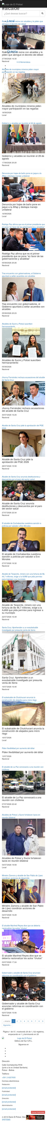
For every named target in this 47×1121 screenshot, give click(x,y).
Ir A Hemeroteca (23, 62)
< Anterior (6, 1021)
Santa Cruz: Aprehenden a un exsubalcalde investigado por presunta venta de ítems (20, 628)
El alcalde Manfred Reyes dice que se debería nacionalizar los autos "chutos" (21, 926)
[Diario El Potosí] (12, 4)
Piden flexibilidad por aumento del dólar (18, 748)
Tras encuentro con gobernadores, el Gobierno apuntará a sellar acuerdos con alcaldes (21, 274)
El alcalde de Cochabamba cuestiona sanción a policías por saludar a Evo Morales (21, 524)
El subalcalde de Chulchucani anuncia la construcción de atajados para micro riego (19, 698)
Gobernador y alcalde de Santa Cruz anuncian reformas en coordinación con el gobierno (21, 974)
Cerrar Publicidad (38, 1112)
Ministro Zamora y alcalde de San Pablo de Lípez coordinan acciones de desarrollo (22, 876)
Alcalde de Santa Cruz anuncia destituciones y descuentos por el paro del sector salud (21, 478)
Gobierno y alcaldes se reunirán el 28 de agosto (22, 123)
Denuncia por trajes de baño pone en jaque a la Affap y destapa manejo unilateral (21, 174)
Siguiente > (7, 1025)
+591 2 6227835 (9, 1077)
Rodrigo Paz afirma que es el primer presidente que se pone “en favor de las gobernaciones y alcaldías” (23, 225)
